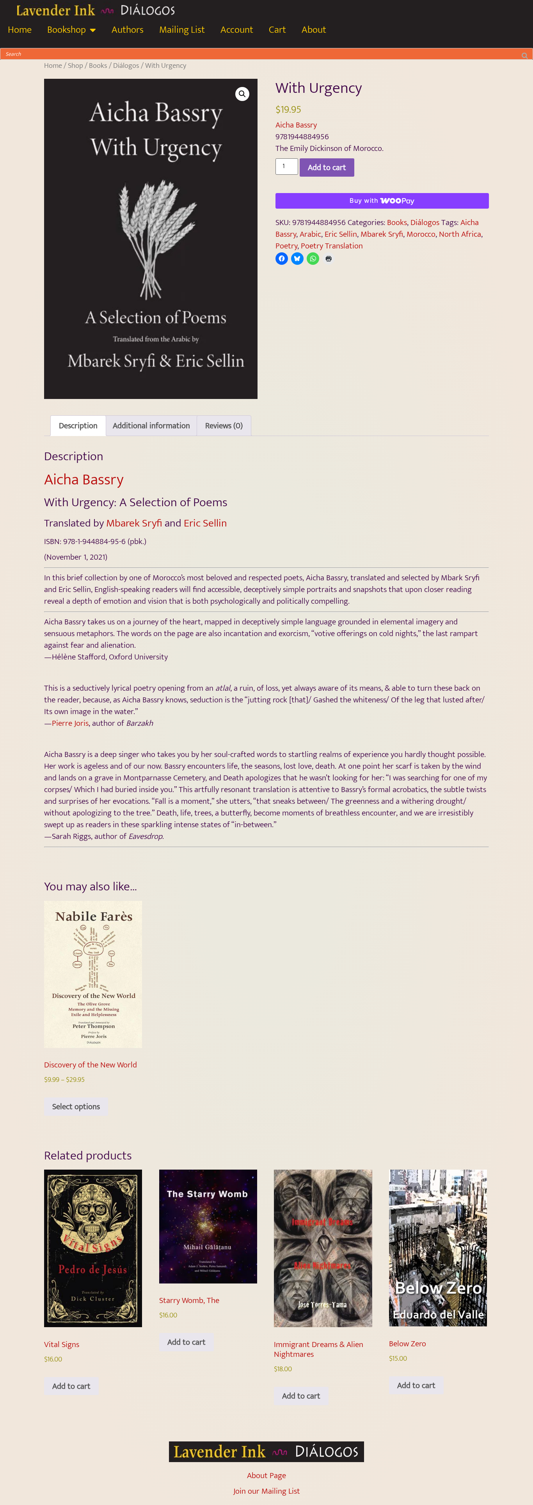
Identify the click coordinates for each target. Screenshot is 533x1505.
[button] (242, 94)
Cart (277, 30)
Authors (128, 30)
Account (236, 30)
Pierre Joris (70, 723)
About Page (266, 1475)
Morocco (421, 234)
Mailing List (182, 30)
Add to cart (327, 167)
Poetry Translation (332, 246)
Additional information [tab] (151, 426)
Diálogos (126, 65)
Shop (75, 65)
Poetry (286, 246)
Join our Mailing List (266, 1491)
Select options (76, 1106)
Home (20, 30)
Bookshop (66, 30)
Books (98, 65)
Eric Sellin (341, 234)
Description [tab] (78, 426)
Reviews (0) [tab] (224, 426)
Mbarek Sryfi (382, 234)
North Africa (460, 234)
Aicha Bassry (296, 125)
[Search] (525, 53)
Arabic (310, 234)
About (314, 30)
